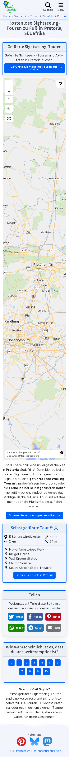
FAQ (11, 751)
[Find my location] (9, 109)
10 (46, 671)
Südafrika (48, 16)
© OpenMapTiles (28, 452)
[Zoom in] (9, 84)
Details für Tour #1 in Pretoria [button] (34, 575)
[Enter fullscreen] (9, 118)
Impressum (23, 751)
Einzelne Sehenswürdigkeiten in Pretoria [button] (35, 515)
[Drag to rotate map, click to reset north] (9, 99)
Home (7, 16)
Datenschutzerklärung (47, 751)
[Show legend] (60, 84)
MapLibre (12, 452)
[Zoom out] (9, 91)
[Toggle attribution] (61, 452)
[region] (34, 269)
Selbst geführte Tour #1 (32, 528)
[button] (16, 617)
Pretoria (62, 16)
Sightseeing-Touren (26, 16)
